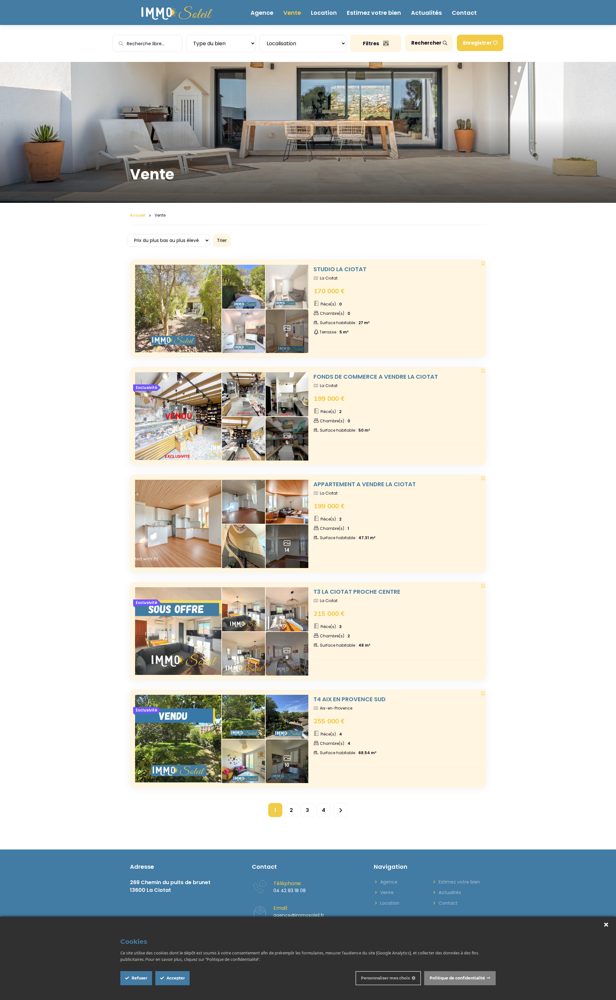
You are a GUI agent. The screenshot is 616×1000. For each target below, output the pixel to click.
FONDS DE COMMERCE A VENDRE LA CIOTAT (375, 377)
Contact (464, 13)
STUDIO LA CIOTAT (339, 269)
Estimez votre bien (374, 13)
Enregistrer (477, 42)
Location (324, 13)
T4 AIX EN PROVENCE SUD (349, 699)
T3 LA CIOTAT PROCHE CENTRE (356, 592)
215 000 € (329, 613)
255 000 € (329, 721)
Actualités (426, 13)
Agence (262, 13)
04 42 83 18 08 (289, 890)
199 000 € (329, 398)
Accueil (137, 215)
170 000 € (329, 291)
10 (287, 765)
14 (287, 550)
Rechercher (426, 42)
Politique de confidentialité (457, 978)
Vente (292, 13)
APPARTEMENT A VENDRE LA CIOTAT (364, 484)
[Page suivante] (341, 810)
